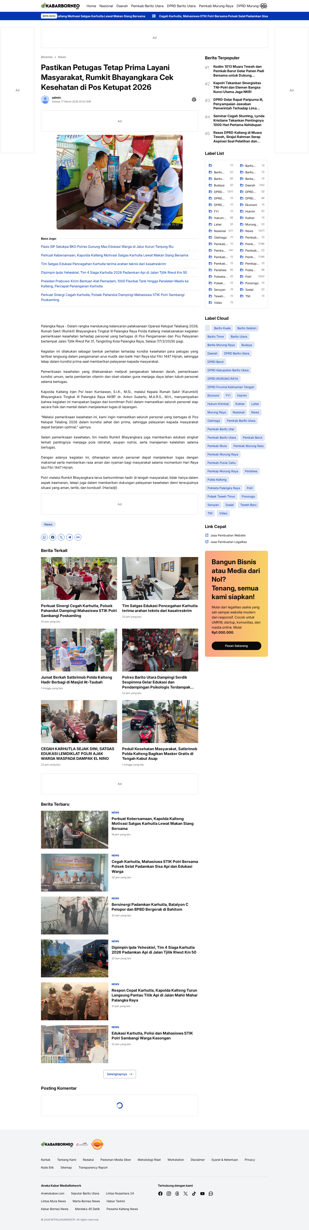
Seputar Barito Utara (85, 1193)
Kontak (45, 1159)
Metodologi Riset (149, 1159)
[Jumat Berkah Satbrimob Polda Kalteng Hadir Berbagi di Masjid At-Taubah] (79, 650)
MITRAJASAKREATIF (63, 1219)
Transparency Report (93, 1167)
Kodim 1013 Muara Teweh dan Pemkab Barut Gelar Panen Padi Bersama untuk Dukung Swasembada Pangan (238, 70)
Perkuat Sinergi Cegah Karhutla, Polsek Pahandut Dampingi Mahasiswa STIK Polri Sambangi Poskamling (113, 297)
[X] (61, 537)
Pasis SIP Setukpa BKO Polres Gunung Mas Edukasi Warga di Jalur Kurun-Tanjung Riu (107, 246)
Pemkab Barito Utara (147, 6)
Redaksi (88, 1159)
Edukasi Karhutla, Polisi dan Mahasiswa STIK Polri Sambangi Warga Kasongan (152, 1035)
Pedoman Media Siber (115, 1159)
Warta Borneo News (86, 1201)
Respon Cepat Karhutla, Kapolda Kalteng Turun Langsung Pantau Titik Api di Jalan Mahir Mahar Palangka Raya (155, 995)
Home (91, 6)
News (48, 524)
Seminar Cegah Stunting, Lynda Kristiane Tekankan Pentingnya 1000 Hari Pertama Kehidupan (238, 120)
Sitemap (66, 1167)
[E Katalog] (82, 1144)
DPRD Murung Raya (252, 6)
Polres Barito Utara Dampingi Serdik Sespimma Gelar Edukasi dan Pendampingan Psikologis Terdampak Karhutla (156, 682)
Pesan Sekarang (236, 646)
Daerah (122, 6)
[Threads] (177, 1193)
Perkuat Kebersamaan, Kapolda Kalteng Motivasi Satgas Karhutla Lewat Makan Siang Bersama (114, 255)
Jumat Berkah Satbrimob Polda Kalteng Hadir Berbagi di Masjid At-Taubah (76, 679)
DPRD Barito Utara (181, 6)
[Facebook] (52, 537)
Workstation (176, 1159)
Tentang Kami (66, 1159)
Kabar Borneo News (54, 1209)
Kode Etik (47, 1167)
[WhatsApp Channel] (210, 1193)
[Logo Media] (57, 1144)
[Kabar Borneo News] (60, 6)
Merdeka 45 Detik (87, 1209)
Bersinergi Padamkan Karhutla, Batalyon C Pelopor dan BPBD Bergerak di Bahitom (150, 907)
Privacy (250, 1159)
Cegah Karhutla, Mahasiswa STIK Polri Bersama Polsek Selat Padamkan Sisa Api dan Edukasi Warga (141, 16)
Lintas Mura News (53, 1201)
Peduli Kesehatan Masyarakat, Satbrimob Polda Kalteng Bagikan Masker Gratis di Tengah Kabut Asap (159, 754)
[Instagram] (168, 1193)
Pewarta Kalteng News (122, 1209)
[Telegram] (69, 537)
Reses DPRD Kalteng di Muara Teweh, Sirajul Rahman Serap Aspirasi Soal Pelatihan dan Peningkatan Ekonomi (237, 136)
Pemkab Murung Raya (216, 6)
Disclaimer (198, 1159)
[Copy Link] (78, 537)
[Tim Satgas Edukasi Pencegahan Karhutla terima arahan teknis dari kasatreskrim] (160, 578)
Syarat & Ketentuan (224, 1159)
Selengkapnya (117, 1074)
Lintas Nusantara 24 (120, 1193)
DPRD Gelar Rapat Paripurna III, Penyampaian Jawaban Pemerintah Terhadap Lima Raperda (238, 103)
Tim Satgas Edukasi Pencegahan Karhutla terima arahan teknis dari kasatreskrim (103, 264)
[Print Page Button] (194, 99)
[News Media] (97, 1144)
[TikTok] (194, 1193)
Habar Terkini (116, 1201)
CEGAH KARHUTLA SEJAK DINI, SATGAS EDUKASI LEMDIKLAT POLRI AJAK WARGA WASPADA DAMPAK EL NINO (77, 754)
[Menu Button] (264, 6)
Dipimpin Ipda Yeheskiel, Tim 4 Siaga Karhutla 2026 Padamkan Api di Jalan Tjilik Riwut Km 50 (114, 272)
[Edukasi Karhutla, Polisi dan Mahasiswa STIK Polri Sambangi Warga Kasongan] (74, 1044)
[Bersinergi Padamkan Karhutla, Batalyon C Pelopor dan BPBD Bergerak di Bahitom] (74, 915)
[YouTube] (202, 1193)
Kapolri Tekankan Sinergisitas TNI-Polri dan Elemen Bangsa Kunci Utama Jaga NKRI (237, 87)
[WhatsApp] (44, 537)
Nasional (106, 6)
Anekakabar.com (52, 1193)
